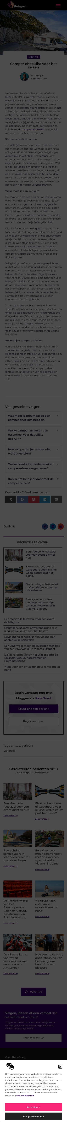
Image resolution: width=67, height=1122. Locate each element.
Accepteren (33, 1107)
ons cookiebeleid (25, 1095)
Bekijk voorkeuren (33, 1116)
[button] (60, 1066)
